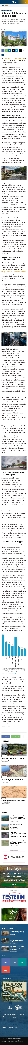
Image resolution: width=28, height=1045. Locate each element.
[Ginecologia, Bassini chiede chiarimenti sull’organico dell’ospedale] (5, 948)
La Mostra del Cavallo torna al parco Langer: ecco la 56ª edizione (17, 940)
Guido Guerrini (7, 27)
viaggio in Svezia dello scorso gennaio (13, 272)
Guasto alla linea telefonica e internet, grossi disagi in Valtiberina (13, 759)
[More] (23, 50)
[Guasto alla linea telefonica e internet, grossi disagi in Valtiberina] (14, 750)
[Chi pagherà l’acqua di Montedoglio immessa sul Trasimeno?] (14, 771)
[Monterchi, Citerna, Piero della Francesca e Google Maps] (14, 792)
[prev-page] (2, 806)
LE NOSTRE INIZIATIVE (7, 978)
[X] (13, 50)
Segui (14, 958)
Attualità (4, 756)
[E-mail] (20, 50)
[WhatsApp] (6, 50)
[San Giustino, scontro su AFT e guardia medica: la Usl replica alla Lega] (5, 933)
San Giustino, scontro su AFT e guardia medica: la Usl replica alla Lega (17, 933)
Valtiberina (7, 54)
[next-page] (5, 806)
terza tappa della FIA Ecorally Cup (14, 58)
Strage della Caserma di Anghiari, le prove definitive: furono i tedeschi (18, 842)
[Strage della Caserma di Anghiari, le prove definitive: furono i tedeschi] (5, 843)
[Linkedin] (9, 50)
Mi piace (6, 958)
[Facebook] (2, 50)
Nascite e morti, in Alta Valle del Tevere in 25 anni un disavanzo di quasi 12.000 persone (18, 818)
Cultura (4, 798)
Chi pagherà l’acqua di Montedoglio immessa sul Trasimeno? (12, 780)
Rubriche (4, 10)
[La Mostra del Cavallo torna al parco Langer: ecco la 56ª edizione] (5, 940)
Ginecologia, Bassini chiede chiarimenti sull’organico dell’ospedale (17, 948)
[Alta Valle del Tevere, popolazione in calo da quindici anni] (5, 827)
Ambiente (9, 10)
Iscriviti (6, 966)
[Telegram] (16, 50)
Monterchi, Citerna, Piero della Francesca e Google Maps (13, 801)
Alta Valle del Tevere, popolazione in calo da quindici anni (16, 826)
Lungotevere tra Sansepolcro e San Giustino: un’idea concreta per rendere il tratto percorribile (18, 834)
